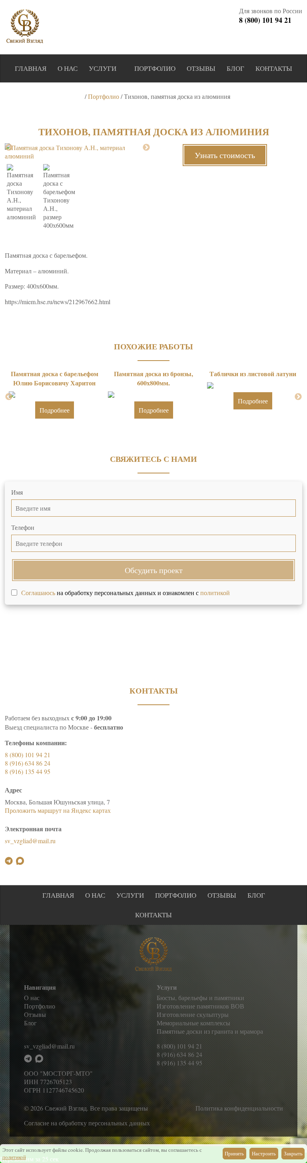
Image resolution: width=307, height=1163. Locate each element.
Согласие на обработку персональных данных (87, 1123)
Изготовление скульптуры (193, 1014)
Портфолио (154, 68)
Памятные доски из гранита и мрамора (210, 1031)
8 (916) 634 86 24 (27, 763)
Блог (235, 68)
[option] (77, 151)
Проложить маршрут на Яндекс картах (58, 810)
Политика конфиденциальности (239, 1108)
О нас (68, 68)
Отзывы (201, 68)
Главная (30, 68)
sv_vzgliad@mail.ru (30, 840)
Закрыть (293, 1153)
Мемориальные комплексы (193, 1023)
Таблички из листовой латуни (252, 373)
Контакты (273, 68)
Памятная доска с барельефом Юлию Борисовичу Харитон (54, 378)
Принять (234, 1153)
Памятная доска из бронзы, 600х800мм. (153, 378)
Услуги (102, 68)
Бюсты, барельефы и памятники (200, 997)
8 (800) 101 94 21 (265, 20)
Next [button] (146, 148)
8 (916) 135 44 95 (27, 771)
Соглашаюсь (38, 592)
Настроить (264, 1153)
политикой (215, 592)
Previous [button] (9, 148)
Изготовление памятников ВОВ (200, 1006)
